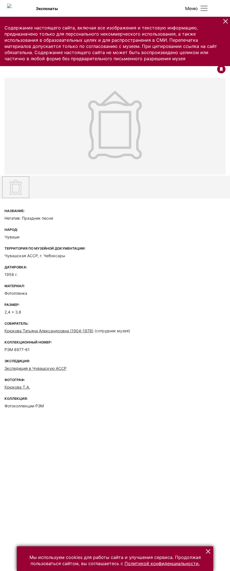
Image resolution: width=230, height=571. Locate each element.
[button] (225, 21)
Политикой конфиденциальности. (162, 563)
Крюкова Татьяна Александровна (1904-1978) (48, 330)
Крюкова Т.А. (17, 387)
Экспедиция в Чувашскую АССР (35, 368)
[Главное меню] (204, 8)
